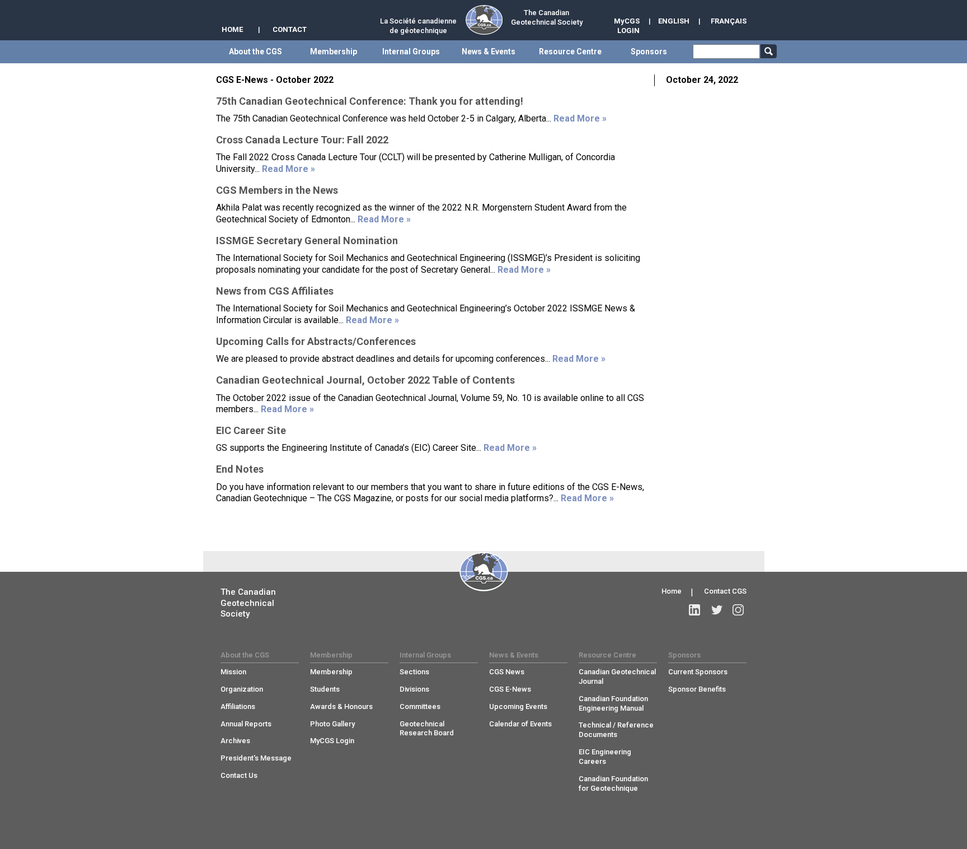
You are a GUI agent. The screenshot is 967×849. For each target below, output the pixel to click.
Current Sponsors (697, 672)
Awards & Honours (341, 706)
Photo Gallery (332, 724)
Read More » (580, 118)
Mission (233, 672)
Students (325, 689)
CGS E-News (510, 689)
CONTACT (290, 29)
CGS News (506, 672)
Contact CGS (725, 591)
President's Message (256, 758)
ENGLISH (673, 21)
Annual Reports (245, 724)
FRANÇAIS (729, 21)
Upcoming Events (518, 706)
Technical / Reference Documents (616, 730)
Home (671, 591)
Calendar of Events (520, 724)
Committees (420, 706)
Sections (414, 672)
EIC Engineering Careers (605, 757)
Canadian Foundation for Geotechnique (613, 783)
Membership (331, 672)
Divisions (414, 689)
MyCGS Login (332, 740)
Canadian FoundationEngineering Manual (613, 703)
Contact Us (238, 775)
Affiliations (237, 706)
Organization (241, 689)
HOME (232, 29)
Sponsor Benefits (697, 689)
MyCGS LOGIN (627, 26)
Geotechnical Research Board (427, 729)
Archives (235, 740)
